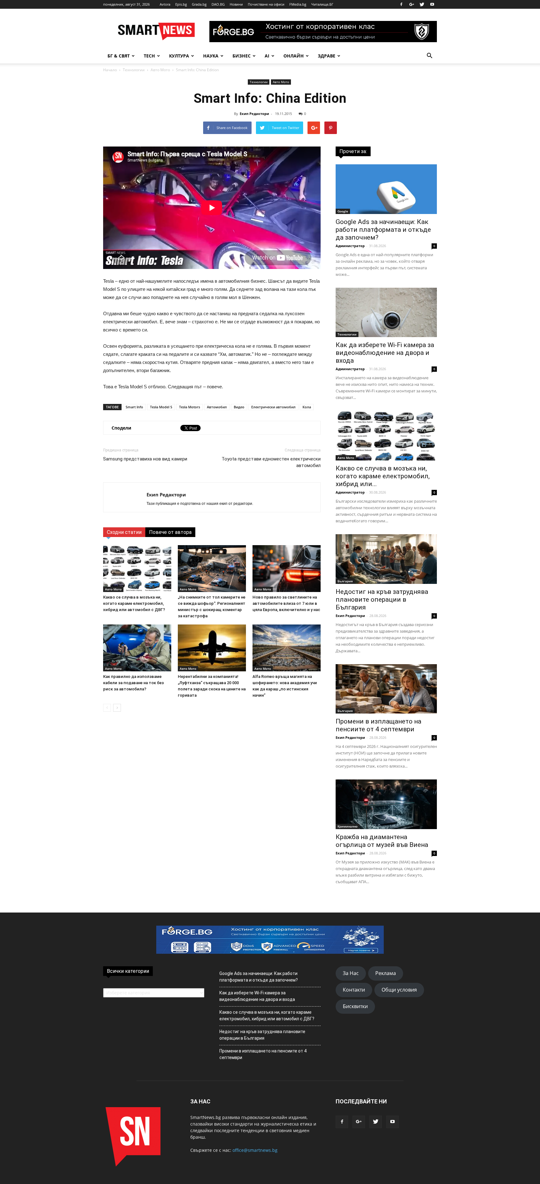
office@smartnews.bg (255, 1150)
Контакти (354, 989)
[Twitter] (422, 4)
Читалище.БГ (322, 4)
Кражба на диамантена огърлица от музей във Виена (382, 840)
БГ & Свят (119, 56)
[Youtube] (432, 4)
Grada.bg (199, 4)
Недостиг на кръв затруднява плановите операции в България (382, 599)
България (345, 581)
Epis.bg (181, 4)
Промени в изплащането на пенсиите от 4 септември (378, 725)
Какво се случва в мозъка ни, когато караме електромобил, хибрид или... (383, 476)
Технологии (134, 69)
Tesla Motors (189, 407)
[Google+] (411, 4)
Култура (179, 56)
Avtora (165, 4)
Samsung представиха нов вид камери (145, 459)
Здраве (326, 56)
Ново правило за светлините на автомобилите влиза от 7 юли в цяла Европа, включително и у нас (286, 603)
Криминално (348, 826)
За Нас (351, 973)
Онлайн (293, 56)
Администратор (350, 245)
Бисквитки (355, 1006)
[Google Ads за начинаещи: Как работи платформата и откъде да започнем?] (386, 189)
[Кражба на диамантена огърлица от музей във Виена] (386, 804)
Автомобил (217, 407)
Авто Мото (160, 69)
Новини (236, 4)
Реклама (385, 973)
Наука (210, 56)
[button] (429, 55)
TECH (149, 56)
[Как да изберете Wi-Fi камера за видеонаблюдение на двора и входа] (386, 312)
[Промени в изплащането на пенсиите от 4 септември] (386, 689)
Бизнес (241, 56)
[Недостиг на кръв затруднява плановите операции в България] (386, 559)
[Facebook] (401, 4)
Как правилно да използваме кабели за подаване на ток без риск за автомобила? (133, 682)
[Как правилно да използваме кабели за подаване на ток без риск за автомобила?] (137, 647)
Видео (239, 407)
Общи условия (399, 989)
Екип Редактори (254, 113)
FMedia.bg (297, 4)
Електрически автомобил (273, 407)
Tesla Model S (161, 407)
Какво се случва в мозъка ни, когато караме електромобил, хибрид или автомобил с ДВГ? (134, 603)
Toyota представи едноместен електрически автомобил (271, 462)
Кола (306, 407)
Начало (110, 69)
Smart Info (134, 407)
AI (267, 56)
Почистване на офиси (266, 4)
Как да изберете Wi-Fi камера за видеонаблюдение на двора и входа (385, 352)
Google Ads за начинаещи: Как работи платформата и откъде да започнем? (383, 229)
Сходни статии (124, 532)
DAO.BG (218, 4)
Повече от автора (170, 532)
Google (343, 211)
